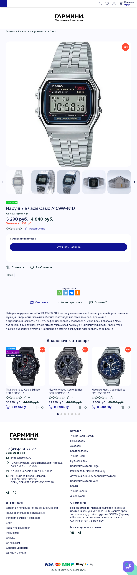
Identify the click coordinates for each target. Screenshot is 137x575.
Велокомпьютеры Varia (84, 481)
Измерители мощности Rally (87, 471)
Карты (74, 486)
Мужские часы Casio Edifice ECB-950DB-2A (108, 391)
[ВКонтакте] (71, 292)
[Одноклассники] (77, 292)
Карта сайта (79, 570)
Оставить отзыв (16, 552)
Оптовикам (13, 542)
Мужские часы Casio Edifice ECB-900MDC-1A (66, 391)
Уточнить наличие (69, 247)
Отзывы (10, 537)
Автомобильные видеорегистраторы (93, 476)
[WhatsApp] (59, 292)
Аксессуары (77, 496)
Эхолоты (75, 446)
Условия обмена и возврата (23, 517)
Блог (9, 522)
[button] (58, 414)
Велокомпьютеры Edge (84, 466)
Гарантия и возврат (18, 527)
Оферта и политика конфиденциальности (32, 507)
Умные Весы (77, 456)
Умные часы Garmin (82, 436)
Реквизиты (12, 532)
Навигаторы (77, 441)
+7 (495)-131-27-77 (21, 449)
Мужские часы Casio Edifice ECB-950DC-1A (23, 391)
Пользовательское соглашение (25, 512)
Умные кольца (79, 491)
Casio (10, 275)
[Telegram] (65, 292)
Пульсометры (78, 461)
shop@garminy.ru (21, 457)
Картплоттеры (79, 451)
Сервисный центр (17, 547)
